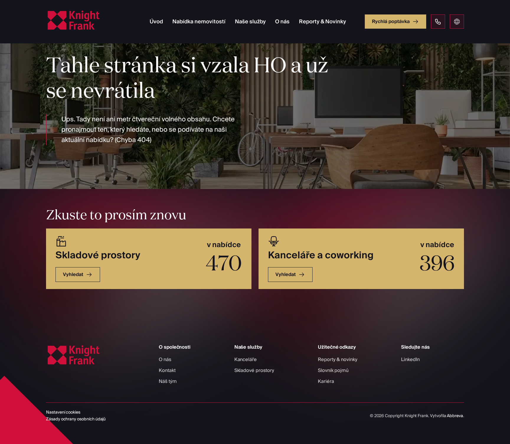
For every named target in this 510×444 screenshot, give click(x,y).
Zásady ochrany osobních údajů (76, 419)
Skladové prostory (254, 370)
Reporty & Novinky (322, 21)
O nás (282, 21)
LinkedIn (410, 359)
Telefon (438, 21)
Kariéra (326, 381)
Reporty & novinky (337, 359)
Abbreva (455, 415)
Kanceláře (245, 359)
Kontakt (167, 370)
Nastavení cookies (63, 412)
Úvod (156, 21)
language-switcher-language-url (457, 21)
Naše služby (250, 21)
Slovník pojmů (333, 370)
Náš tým (168, 381)
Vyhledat (73, 274)
